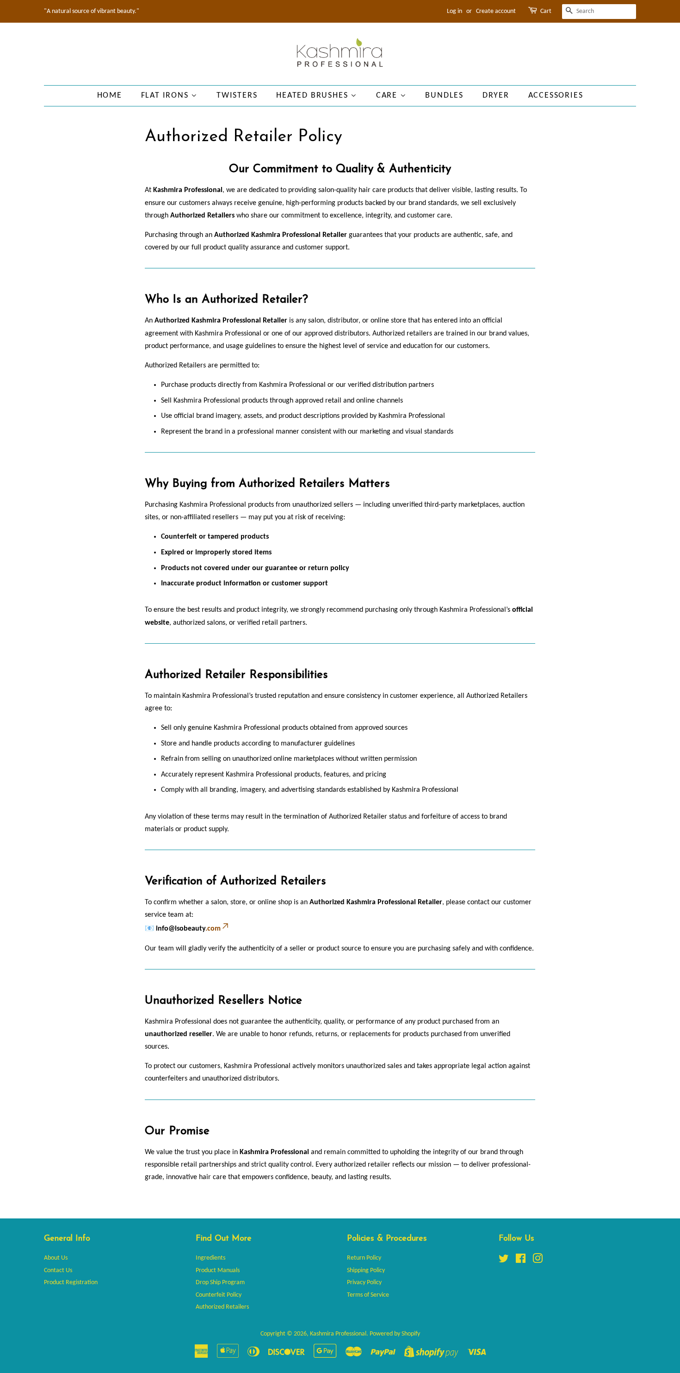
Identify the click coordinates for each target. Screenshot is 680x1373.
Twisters (236, 95)
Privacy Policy (364, 1283)
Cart (545, 11)
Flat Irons (166, 95)
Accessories (555, 95)
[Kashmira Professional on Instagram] (537, 1261)
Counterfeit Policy (218, 1295)
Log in (454, 11)
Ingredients (210, 1258)
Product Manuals (218, 1270)
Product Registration (71, 1283)
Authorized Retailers (222, 1307)
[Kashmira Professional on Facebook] (520, 1261)
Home (109, 95)
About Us (56, 1258)
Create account (496, 11)
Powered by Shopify (395, 1334)
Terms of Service (368, 1295)
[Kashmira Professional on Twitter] (504, 1261)
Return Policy (364, 1258)
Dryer (495, 95)
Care (388, 95)
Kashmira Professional (338, 1334)
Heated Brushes (313, 95)
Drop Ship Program (220, 1283)
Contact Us (58, 1270)
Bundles (444, 95)
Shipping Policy (366, 1270)
